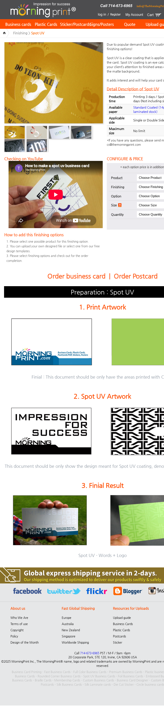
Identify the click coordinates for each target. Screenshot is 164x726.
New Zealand (71, 630)
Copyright (16, 630)
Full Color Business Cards (89, 672)
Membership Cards (67, 680)
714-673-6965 (89, 653)
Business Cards (123, 623)
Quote (129, 24)
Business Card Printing (26, 672)
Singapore (68, 636)
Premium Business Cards (125, 672)
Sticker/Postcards (75, 24)
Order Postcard (136, 276)
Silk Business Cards (69, 684)
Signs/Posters (102, 24)
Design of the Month (24, 642)
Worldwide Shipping (75, 642)
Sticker (117, 642)
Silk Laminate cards (98, 684)
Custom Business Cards (98, 680)
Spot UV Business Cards (99, 676)
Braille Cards (43, 680)
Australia (68, 623)
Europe (66, 617)
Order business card (76, 276)
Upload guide (122, 617)
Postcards (119, 636)
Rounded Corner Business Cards (59, 676)
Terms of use (19, 623)
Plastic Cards (46, 24)
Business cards (18, 24)
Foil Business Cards (130, 676)
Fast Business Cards (57, 672)
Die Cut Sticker (124, 684)
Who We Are (19, 617)
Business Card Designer (132, 680)
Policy (14, 636)
